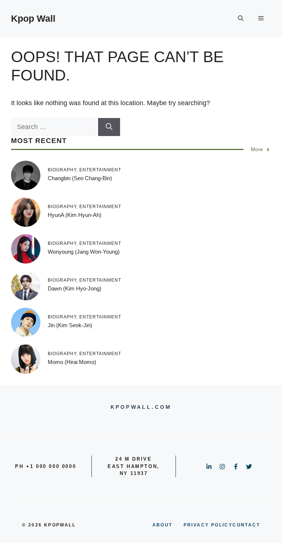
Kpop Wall (33, 18)
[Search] (109, 127)
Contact (246, 525)
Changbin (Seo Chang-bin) (80, 178)
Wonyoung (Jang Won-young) (84, 252)
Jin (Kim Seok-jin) (70, 325)
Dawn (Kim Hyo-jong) (74, 288)
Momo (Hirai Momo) (72, 362)
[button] (241, 18)
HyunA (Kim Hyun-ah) (74, 215)
